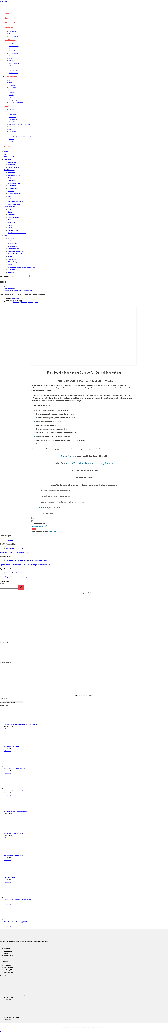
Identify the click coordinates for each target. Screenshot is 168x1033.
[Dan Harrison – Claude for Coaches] (11, 831)
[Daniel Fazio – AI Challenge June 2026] (11, 766)
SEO (9, 199)
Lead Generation (13, 217)
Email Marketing (9, 170)
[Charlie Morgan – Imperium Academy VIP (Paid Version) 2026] (11, 722)
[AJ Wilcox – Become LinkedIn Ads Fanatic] (11, 809)
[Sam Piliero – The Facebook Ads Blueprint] (11, 788)
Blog (5, 154)
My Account (11, 241)
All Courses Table (9, 157)
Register (10, 256)
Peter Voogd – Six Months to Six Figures (15, 577)
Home (6, 151)
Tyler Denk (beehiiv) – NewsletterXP (14, 552)
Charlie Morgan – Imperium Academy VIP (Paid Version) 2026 (21, 724)
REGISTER (75, 1027)
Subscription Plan (13, 248)
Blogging (10, 178)
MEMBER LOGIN (66, 1027)
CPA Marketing (13, 188)
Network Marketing (14, 193)
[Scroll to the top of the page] (0, 1032)
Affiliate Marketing (14, 175)
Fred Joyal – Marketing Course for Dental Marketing (18, 290)
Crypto (10, 209)
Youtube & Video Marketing (17, 233)
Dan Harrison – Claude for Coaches (13, 833)
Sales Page (67, 455)
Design (10, 212)
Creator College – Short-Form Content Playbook (17, 899)
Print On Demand (13, 167)
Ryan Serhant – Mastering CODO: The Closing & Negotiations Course (26, 565)
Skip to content (4, 1)
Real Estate (11, 222)
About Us (11, 272)
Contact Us (11, 269)
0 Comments (7, 729)
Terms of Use (12, 259)
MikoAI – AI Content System (11, 746)
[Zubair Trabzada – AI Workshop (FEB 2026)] (11, 919)
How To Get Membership (16, 251)
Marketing (11, 191)
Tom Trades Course (9, 877)
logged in (10, 540)
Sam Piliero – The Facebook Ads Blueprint (15, 790)
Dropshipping (12, 164)
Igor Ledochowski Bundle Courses (13, 855)
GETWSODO (16, 298)
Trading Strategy (13, 230)
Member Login (12, 243)
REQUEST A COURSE (98, 1027)
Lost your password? (39, 526)
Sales (9, 196)
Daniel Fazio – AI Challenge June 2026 (14, 768)
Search (2, 583)
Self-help (10, 225)
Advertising (11, 172)
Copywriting (12, 185)
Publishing (11, 220)
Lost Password (12, 246)
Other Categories (9, 206)
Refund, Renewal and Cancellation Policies (21, 267)
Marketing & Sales (27, 302)
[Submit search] (30, 276)
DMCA (10, 264)
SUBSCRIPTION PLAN (85, 1027)
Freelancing (11, 214)
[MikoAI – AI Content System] (11, 744)
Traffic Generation (14, 204)
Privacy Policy (12, 262)
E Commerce (8, 159)
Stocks (10, 227)
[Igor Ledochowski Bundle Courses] (11, 853)
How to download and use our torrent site (21, 254)
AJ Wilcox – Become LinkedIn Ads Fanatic (15, 811)
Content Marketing (14, 183)
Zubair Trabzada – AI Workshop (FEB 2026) (16, 922)
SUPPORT (11, 238)
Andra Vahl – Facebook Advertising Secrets (89, 463)
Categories (3, 702)
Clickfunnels (12, 180)
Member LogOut (8, 955)
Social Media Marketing (15, 201)
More (5, 235)
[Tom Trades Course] (11, 875)
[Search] (21, 587)
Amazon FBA (12, 162)
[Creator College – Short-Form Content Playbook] (11, 897)
